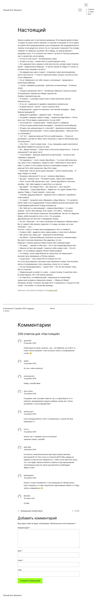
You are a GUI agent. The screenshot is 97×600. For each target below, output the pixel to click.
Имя (20, 551)
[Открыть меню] (80, 10)
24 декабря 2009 (30, 363)
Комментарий (24, 528)
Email (20, 560)
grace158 (27, 341)
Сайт (20, 570)
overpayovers (29, 376)
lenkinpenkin (29, 475)
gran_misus (28, 391)
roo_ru (26, 429)
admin (26, 361)
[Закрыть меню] (86, 5)
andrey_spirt (29, 412)
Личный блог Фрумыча (12, 10)
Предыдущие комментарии (30, 511)
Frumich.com (52, 290)
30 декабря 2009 (30, 478)
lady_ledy (27, 447)
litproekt (27, 496)
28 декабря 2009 (30, 449)
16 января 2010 (29, 498)
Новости (31, 308)
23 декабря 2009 (30, 343)
